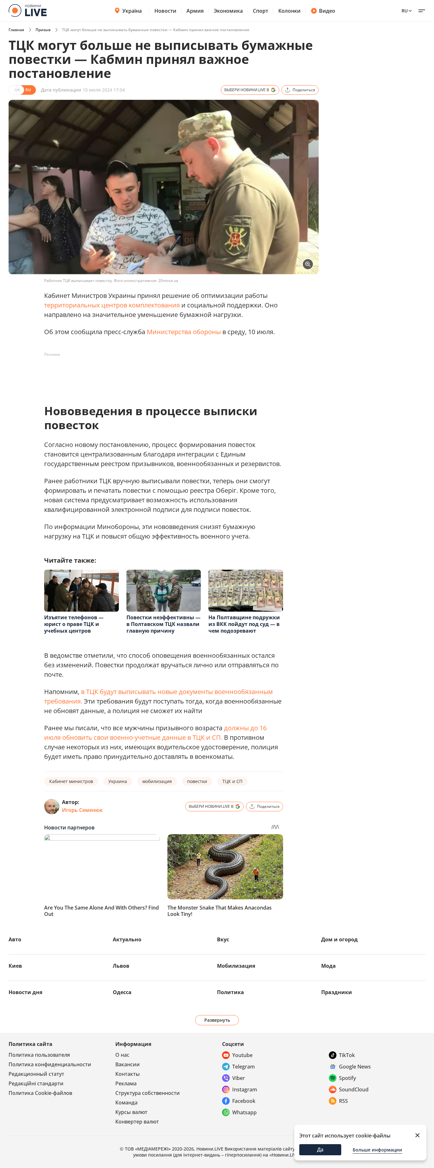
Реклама (126, 1083)
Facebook (243, 1100)
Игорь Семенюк (82, 810)
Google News (355, 1066)
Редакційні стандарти (36, 1083)
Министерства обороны (184, 331)
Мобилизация (236, 965)
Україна (132, 10)
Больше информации (377, 1150)
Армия (195, 10)
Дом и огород (339, 939)
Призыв (43, 29)
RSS (343, 1100)
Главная (16, 29)
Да (320, 1149)
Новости (165, 10)
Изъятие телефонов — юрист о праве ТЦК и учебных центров (74, 624)
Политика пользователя (39, 1054)
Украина (117, 781)
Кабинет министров (71, 781)
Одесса (122, 992)
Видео (327, 10)
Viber (238, 1078)
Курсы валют (131, 1112)
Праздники (336, 992)
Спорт (260, 10)
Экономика (228, 10)
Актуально (127, 939)
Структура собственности (147, 1092)
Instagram (244, 1089)
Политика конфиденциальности (50, 1064)
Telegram (243, 1066)
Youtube (242, 1055)
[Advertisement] (159, 374)
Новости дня (25, 992)
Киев (15, 965)
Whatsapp (244, 1112)
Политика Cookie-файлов (40, 1092)
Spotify (347, 1078)
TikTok (347, 1055)
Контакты (127, 1073)
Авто (15, 939)
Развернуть (217, 1020)
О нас (122, 1054)
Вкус (223, 939)
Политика (230, 992)
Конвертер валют (137, 1121)
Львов (121, 965)
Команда (126, 1102)
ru (405, 11)
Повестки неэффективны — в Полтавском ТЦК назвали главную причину (163, 624)
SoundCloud (354, 1089)
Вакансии (127, 1064)
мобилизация (157, 781)
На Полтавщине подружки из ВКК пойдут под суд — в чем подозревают (244, 624)
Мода (328, 965)
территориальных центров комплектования (112, 305)
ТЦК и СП (232, 781)
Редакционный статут (36, 1073)
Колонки (289, 10)
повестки (197, 781)
